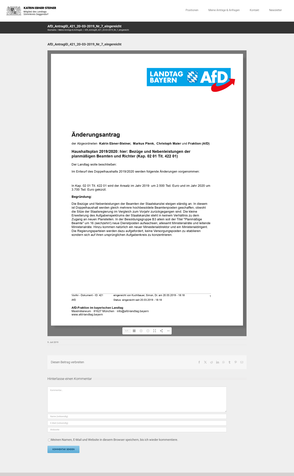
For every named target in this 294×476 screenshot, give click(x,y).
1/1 (126, 331)
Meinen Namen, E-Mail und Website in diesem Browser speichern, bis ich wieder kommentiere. (114, 439)
